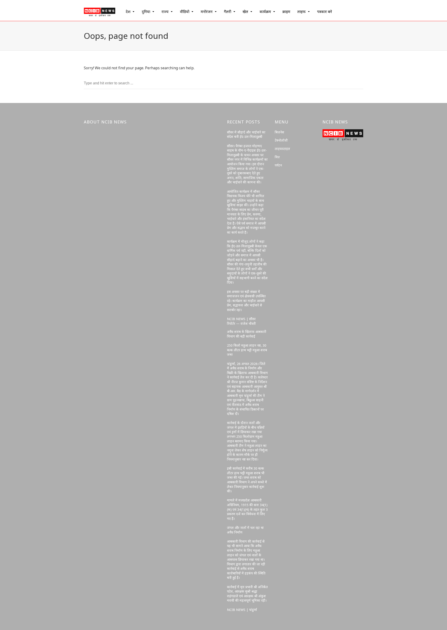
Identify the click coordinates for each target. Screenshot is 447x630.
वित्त (277, 157)
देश (128, 11)
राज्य (165, 11)
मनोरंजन (207, 11)
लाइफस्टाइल (282, 148)
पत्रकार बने (324, 11)
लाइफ (301, 11)
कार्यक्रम (265, 11)
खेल (245, 11)
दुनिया (146, 11)
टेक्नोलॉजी (281, 140)
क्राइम (286, 11)
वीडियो (184, 11)
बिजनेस (279, 132)
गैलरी (227, 11)
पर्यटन (278, 165)
